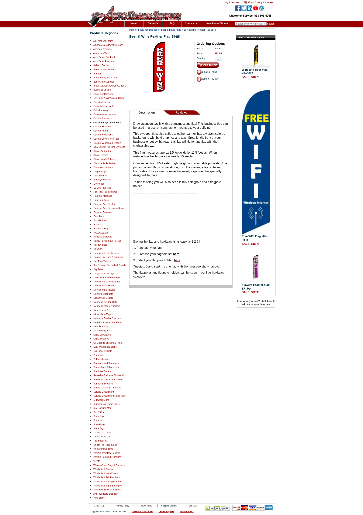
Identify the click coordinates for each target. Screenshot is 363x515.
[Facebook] (238, 10)
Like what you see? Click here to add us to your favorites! (256, 303)
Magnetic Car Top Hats (105, 302)
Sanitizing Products (103, 383)
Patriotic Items (100, 359)
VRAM (96, 461)
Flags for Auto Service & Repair (109, 208)
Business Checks (102, 90)
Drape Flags (99, 171)
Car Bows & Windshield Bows (108, 98)
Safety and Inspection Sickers (108, 379)
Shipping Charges (169, 506)
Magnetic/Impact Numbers (106, 306)
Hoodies (97, 249)
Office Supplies (101, 338)
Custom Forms (100, 130)
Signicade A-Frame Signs (106, 404)
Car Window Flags (102, 102)
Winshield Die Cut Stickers (107, 489)
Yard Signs (99, 497)
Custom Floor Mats (103, 126)
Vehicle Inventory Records (106, 453)
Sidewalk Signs (101, 400)
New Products (100, 326)
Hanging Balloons (102, 236)
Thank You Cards (102, 432)
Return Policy (146, 506)
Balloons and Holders (104, 69)
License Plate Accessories (106, 281)
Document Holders (103, 167)
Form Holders (100, 220)
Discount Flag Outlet (142, 511)
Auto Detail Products (103, 61)
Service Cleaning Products (107, 387)
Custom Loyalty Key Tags (106, 139)
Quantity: (201, 58)
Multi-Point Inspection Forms (108, 322)
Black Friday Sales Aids (105, 77)
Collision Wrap (101, 110)
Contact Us (191, 23)
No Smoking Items (102, 330)
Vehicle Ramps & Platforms (107, 457)
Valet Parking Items (103, 449)
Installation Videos (217, 23)
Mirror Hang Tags (102, 314)
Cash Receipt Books (103, 106)
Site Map (193, 506)
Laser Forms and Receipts (106, 277)
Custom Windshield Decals (107, 143)
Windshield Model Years (105, 473)
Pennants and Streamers (106, 363)
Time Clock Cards (102, 436)
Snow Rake (99, 416)
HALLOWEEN (100, 232)
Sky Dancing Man (102, 408)
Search (271, 23)
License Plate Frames (104, 285)
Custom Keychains (103, 134)
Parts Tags (98, 355)
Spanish (97, 420)
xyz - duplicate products (105, 494)
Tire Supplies (100, 440)
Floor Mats (98, 216)
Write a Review (210, 79)
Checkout (269, 2)
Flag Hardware (101, 200)
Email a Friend (209, 72)
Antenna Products (102, 49)
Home (133, 23)
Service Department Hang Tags (109, 395)
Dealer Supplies (166, 511)
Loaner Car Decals (103, 298)
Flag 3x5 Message (102, 196)
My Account (232, 2)
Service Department (103, 392)
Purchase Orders (102, 371)
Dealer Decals (100, 155)
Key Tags (98, 269)
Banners (97, 73)
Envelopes (98, 183)
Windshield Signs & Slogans (108, 485)
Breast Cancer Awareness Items (109, 85)
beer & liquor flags (171, 29)
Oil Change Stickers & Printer (108, 343)
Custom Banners (102, 118)
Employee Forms (102, 179)
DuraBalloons (100, 175)
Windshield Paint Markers (106, 477)
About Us (153, 23)
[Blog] (261, 10)
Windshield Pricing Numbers (108, 481)
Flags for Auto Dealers (104, 204)
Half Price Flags (101, 228)
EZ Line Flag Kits (102, 187)
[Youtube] (255, 10)
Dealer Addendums (103, 151)
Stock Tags (99, 428)
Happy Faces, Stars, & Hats (107, 241)
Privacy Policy (122, 506)
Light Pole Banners (103, 294)
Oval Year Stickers (102, 351)
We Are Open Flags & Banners (109, 465)
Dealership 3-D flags (104, 159)
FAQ (172, 23)
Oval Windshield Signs (105, 347)
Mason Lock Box (101, 310)
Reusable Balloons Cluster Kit (108, 375)
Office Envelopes (102, 334)
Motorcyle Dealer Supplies (107, 318)
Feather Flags (187, 511)
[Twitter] (244, 10)
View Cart (253, 2)
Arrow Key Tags (101, 53)
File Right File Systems (105, 192)
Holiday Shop (100, 245)
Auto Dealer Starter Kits (105, 57)
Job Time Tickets (102, 261)
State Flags (99, 424)
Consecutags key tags (104, 114)
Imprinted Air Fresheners (106, 253)
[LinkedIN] (249, 10)
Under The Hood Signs (105, 445)
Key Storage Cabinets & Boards (109, 265)
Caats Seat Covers (103, 94)
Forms (96, 224)
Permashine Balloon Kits (106, 367)
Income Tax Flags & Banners (108, 257)
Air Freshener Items (103, 41)
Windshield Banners (103, 469)
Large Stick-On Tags (103, 273)
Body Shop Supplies (103, 81)
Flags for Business (102, 212)
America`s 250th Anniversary (108, 45)
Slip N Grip (99, 412)
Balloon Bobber (101, 65)
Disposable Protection (104, 163)
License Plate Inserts (104, 289)
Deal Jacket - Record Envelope (109, 147)
